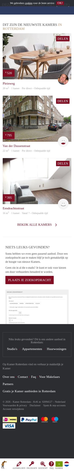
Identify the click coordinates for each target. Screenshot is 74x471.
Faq (33, 377)
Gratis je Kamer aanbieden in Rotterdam (29, 391)
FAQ (52, 468)
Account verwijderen (13, 409)
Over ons (9, 377)
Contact (23, 377)
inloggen (32, 468)
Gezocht (43, 468)
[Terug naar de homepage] (4, 465)
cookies (28, 3)
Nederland (60, 402)
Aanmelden (19, 468)
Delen (62, 38)
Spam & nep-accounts (54, 405)
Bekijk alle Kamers (35, 224)
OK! (60, 2)
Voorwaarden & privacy (15, 405)
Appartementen (32, 349)
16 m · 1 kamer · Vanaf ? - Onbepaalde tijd (25, 213)
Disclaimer (35, 405)
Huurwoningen (56, 349)
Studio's (12, 349)
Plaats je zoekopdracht (29, 280)
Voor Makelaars (49, 377)
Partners (8, 384)
